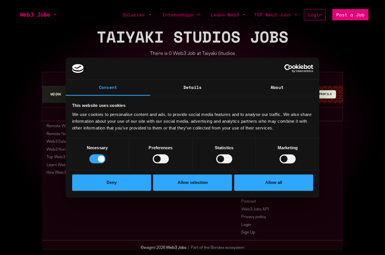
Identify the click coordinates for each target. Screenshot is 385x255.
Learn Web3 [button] (226, 14)
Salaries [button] (135, 14)
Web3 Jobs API (255, 209)
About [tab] (277, 87)
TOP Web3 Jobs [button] (274, 14)
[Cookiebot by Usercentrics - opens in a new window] (288, 68)
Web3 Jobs (35, 14)
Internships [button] (179, 14)
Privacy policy (253, 217)
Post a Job (350, 14)
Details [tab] (192, 87)
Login (315, 14)
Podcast (248, 201)
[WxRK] (56, 94)
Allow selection (193, 182)
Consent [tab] (108, 87)
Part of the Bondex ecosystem (217, 248)
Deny (112, 182)
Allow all (273, 182)
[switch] (161, 159)
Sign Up (248, 232)
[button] (54, 14)
